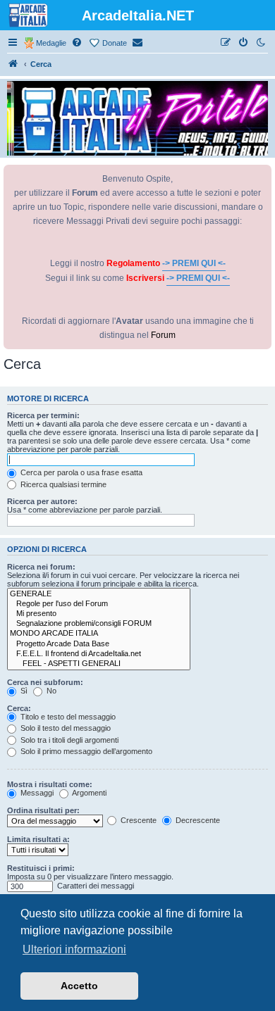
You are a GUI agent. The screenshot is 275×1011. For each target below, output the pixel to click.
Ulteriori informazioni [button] (74, 949)
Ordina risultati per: (43, 810)
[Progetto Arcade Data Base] (98, 644)
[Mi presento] (98, 614)
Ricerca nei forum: (41, 567)
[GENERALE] (98, 594)
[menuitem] (77, 42)
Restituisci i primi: (41, 868)
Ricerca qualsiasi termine (62, 484)
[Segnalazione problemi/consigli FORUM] (98, 624)
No (50, 690)
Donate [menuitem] (114, 43)
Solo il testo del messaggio (64, 728)
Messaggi (36, 793)
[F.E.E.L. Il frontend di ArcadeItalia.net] (98, 654)
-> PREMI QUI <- (194, 263)
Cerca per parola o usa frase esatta (80, 472)
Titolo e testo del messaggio (67, 716)
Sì (23, 690)
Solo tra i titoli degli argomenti (68, 740)
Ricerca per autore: (42, 501)
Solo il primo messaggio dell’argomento (85, 751)
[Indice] (13, 64)
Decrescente (196, 820)
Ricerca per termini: (43, 415)
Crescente (137, 820)
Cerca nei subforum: (45, 682)
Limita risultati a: (38, 839)
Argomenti (88, 793)
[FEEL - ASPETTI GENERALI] (98, 664)
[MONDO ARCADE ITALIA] (98, 634)
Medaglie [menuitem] (51, 43)
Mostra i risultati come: (49, 784)
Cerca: (19, 708)
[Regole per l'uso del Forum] (98, 604)
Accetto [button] (79, 985)
